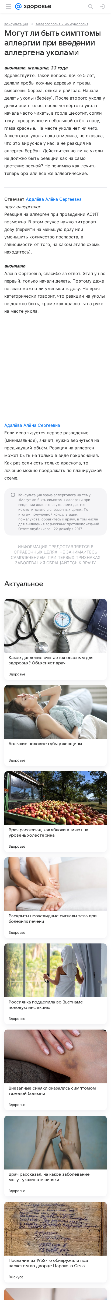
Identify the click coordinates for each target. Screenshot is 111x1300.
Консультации (16, 24)
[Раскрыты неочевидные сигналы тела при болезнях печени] (55, 897)
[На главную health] (36, 6)
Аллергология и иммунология (62, 24)
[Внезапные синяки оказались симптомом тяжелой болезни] (55, 1070)
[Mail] (18, 6)
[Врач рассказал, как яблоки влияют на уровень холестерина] (55, 811)
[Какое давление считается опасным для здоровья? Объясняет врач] (55, 639)
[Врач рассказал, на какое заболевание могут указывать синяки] (55, 1156)
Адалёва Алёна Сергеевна (54, 199)
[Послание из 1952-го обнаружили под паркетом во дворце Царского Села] (55, 1242)
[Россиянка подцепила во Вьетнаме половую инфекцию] (55, 983)
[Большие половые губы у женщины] (55, 725)
